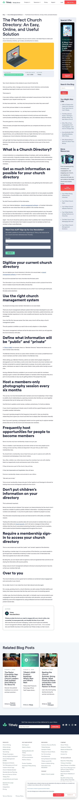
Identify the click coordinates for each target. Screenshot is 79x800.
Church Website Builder (9, 769)
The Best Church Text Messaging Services (68, 220)
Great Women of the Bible (68, 765)
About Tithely (64, 745)
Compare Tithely (46, 749)
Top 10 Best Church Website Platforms (67, 207)
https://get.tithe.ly (15, 614)
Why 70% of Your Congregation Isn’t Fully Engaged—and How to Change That (68, 125)
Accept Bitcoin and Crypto (10, 779)
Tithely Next (64, 751)
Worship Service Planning (10, 772)
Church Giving (7, 745)
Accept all (58, 795)
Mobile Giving (6, 749)
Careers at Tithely (66, 747)
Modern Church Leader (47, 774)
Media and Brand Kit (66, 749)
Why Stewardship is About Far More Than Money (68, 141)
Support (53, 2)
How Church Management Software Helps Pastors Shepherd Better (68, 769)
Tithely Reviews (45, 747)
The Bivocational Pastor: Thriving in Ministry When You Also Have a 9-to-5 (67, 116)
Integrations (6, 787)
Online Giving (6, 747)
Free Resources (67, 187)
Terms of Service (7, 796)
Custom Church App (8, 767)
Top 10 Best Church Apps (67, 202)
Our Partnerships (46, 754)
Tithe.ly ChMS (8, 347)
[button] (27, 2)
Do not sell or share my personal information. (38, 788)
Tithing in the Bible (66, 763)
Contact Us (64, 754)
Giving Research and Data (48, 758)
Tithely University (27, 755)
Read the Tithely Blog (67, 760)
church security (20, 524)
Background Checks (8, 763)
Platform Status (26, 759)
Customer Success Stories (48, 745)
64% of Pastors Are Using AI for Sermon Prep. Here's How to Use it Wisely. (67, 107)
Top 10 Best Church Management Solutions (67, 226)
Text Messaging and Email (10, 765)
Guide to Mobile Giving (47, 763)
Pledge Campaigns (8, 754)
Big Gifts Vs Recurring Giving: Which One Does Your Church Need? (67, 779)
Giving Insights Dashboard (10, 756)
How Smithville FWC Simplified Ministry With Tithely (68, 134)
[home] (11, 2)
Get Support (25, 745)
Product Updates (27, 763)
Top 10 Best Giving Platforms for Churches (67, 195)
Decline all (70, 795)
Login (61, 2)
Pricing (46, 2)
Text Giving (6, 751)
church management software (29, 205)
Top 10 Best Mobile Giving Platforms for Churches (68, 214)
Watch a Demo (26, 747)
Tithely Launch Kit (46, 761)
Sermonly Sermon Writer (10, 774)
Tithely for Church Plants (48, 751)
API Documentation (27, 757)
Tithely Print (6, 776)
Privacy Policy (19, 796)
